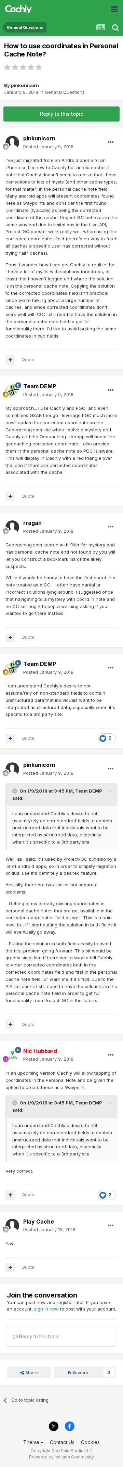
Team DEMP (39, 386)
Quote (28, 359)
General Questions (65, 92)
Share (31, 1372)
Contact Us (62, 1442)
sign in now (46, 1309)
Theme (32, 1442)
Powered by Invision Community (61, 1456)
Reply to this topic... (40, 1336)
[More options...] (111, 142)
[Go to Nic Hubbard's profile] (12, 1055)
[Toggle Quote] (15, 791)
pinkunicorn (25, 85)
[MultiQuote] (10, 360)
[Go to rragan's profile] (12, 527)
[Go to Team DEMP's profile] (12, 390)
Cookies (90, 1442)
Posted (48, 146)
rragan (32, 522)
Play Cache (38, 1221)
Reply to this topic (61, 114)
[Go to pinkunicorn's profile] (12, 143)
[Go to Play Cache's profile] (12, 1225)
